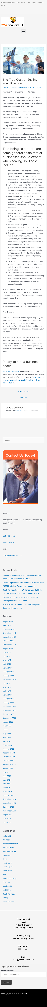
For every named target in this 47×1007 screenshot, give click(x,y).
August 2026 (8, 622)
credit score (7, 871)
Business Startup (9, 851)
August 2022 (8, 722)
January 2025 (8, 676)
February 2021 (8, 791)
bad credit (7, 836)
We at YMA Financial (11, 372)
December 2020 (9, 799)
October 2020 (8, 807)
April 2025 (7, 664)
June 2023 (7, 683)
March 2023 (8, 695)
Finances (6, 882)
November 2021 (9, 757)
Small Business (25, 87)
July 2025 (7, 652)
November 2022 (9, 710)
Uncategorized (8, 902)
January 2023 (8, 703)
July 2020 (7, 818)
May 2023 (7, 687)
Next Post (23, 398)
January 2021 (8, 795)
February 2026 (9, 629)
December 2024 (9, 679)
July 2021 (6, 772)
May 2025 (7, 660)
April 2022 (7, 737)
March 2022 (7, 741)
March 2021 (7, 788)
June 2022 (7, 730)
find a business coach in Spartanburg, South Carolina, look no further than (23, 380)
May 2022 (7, 734)
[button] (23, 31)
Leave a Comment (10, 87)
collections (7, 855)
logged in (18, 411)
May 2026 (7, 625)
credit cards (7, 863)
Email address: (7, 970)
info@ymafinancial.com (12, 555)
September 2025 (9, 645)
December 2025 (9, 633)
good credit (7, 886)
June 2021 (7, 776)
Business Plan (8, 847)
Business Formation (10, 844)
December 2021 (9, 753)
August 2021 (8, 768)
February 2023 (9, 699)
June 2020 (7, 822)
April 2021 (7, 784)
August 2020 (8, 815)
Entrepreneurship (9, 878)
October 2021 (8, 761)
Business (6, 840)
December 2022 (9, 707)
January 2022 (8, 749)
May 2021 (7, 780)
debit (5, 875)
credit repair (7, 867)
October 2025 (8, 641)
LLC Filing (7, 890)
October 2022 (8, 714)
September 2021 (9, 764)
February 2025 (8, 672)
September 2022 (9, 718)
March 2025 (7, 668)
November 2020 (9, 803)
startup (5, 898)
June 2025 (7, 656)
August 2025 (8, 649)
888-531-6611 (8, 542)
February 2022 (8, 745)
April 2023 (7, 691)
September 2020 (9, 811)
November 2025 (9, 637)
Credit (5, 859)
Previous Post (23, 391)
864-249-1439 (27, 2)
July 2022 (7, 726)
